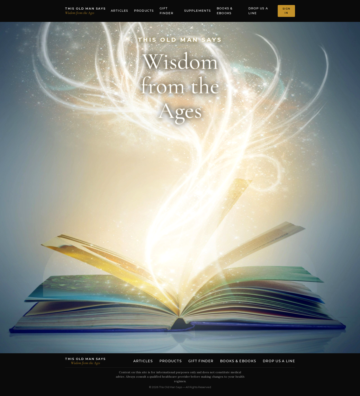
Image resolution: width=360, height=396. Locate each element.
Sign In (286, 10)
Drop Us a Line (258, 10)
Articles (119, 11)
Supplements (197, 11)
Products (144, 11)
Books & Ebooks (224, 10)
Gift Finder (166, 10)
